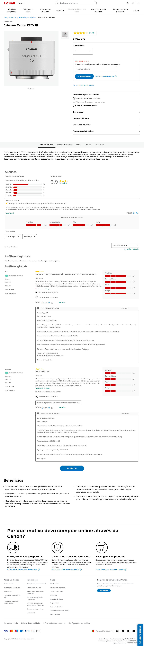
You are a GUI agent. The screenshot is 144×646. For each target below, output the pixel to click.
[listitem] (65, 35)
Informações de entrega (12, 587)
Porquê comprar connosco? (36, 584)
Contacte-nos (8, 584)
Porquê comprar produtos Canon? (110, 569)
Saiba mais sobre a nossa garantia (65, 569)
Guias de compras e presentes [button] (120, 10)
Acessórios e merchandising (59, 610)
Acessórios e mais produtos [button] (98, 10)
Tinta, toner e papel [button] (28, 10)
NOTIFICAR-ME (85, 76)
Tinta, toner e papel (56, 591)
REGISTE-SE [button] (104, 590)
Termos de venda (11, 623)
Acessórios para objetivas (27, 17)
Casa (5, 17)
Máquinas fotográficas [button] (11, 10)
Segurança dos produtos (35, 609)
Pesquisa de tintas (56, 599)
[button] (140, 635)
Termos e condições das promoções (35, 598)
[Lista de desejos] (133, 3)
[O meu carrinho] (138, 3)
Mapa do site (31, 613)
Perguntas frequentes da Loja (12, 596)
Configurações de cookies (79, 623)
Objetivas (53, 595)
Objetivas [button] (60, 10)
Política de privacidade (30, 623)
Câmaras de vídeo (56, 607)
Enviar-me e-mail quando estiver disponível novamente (97, 64)
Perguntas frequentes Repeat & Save (11, 602)
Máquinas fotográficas (57, 587)
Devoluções (8, 591)
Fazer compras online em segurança (35, 592)
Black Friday (54, 584)
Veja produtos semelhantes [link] (105, 76)
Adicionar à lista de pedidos (85, 85)
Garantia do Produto (34, 587)
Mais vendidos (55, 614)
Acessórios (12, 17)
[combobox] (76, 3)
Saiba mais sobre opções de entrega (22, 569)
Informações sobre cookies (54, 623)
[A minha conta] (127, 3)
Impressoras (54, 603)
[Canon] (9, 3)
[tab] (46, 145)
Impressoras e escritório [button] (45, 10)
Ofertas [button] (137, 10)
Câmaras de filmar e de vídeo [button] (77, 10)
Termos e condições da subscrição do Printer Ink (35, 604)
